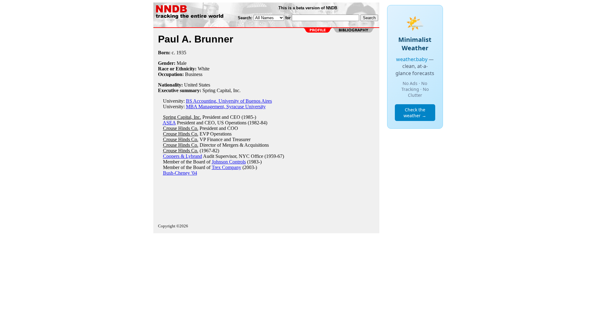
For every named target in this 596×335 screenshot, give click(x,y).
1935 (181, 52)
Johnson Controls (229, 161)
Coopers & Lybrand (182, 156)
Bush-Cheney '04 (180, 173)
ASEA (169, 122)
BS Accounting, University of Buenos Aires (229, 101)
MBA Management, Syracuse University (226, 106)
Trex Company (226, 167)
